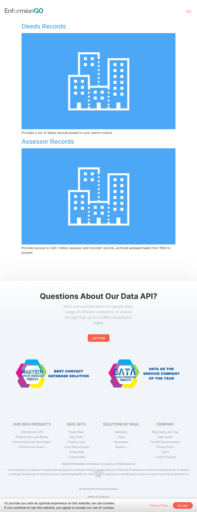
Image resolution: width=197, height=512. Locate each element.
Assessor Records (48, 141)
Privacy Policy (159, 505)
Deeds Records (44, 26)
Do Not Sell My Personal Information (98, 488)
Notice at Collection (98, 496)
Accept (183, 505)
